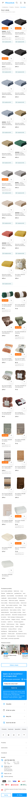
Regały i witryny (16, 619)
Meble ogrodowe (12, 631)
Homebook (4, 753)
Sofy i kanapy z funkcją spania (15, 617)
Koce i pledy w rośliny (15, 610)
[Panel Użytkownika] (21, 2)
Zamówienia (4, 747)
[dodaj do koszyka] (11, 28)
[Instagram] (13, 735)
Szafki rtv (10, 621)
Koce (20, 605)
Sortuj (6, 795)
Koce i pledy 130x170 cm (7, 607)
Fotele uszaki (11, 633)
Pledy (24, 605)
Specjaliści (17, 729)
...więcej (20, 697)
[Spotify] (24, 735)
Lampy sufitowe (12, 629)
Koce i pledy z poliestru (12, 605)
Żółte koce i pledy (13, 600)
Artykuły (24, 729)
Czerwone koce (21, 636)
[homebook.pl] (9, 2)
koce (16, 591)
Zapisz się (14, 688)
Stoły (17, 624)
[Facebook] (3, 735)
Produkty (4, 729)
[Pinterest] (18, 735)
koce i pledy (6, 591)
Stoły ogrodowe (11, 636)
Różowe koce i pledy (14, 603)
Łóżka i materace (5, 619)
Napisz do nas (7, 773)
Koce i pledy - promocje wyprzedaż (10, 638)
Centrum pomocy (8, 776)
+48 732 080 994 (9, 760)
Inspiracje (10, 729)
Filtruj (20, 795)
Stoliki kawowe (11, 624)
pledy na (12, 598)
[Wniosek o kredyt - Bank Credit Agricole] (23, 784)
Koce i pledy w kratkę (15, 612)
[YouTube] (8, 735)
